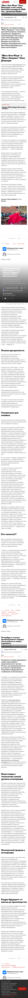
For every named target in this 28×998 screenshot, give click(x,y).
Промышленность (5, 967)
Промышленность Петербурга (8, 965)
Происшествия (12, 612)
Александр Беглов (14, 700)
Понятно (22, 988)
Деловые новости (5, 614)
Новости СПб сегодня (6, 615)
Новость (7, 244)
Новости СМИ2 (5, 259)
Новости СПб (14, 614)
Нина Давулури (17, 64)
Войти (23, 2)
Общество (3, 612)
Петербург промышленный (18, 967)
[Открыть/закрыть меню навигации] (14, 2)
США (14, 244)
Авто (12, 610)
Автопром (17, 610)
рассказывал (23, 596)
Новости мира (20, 244)
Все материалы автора (7, 24)
